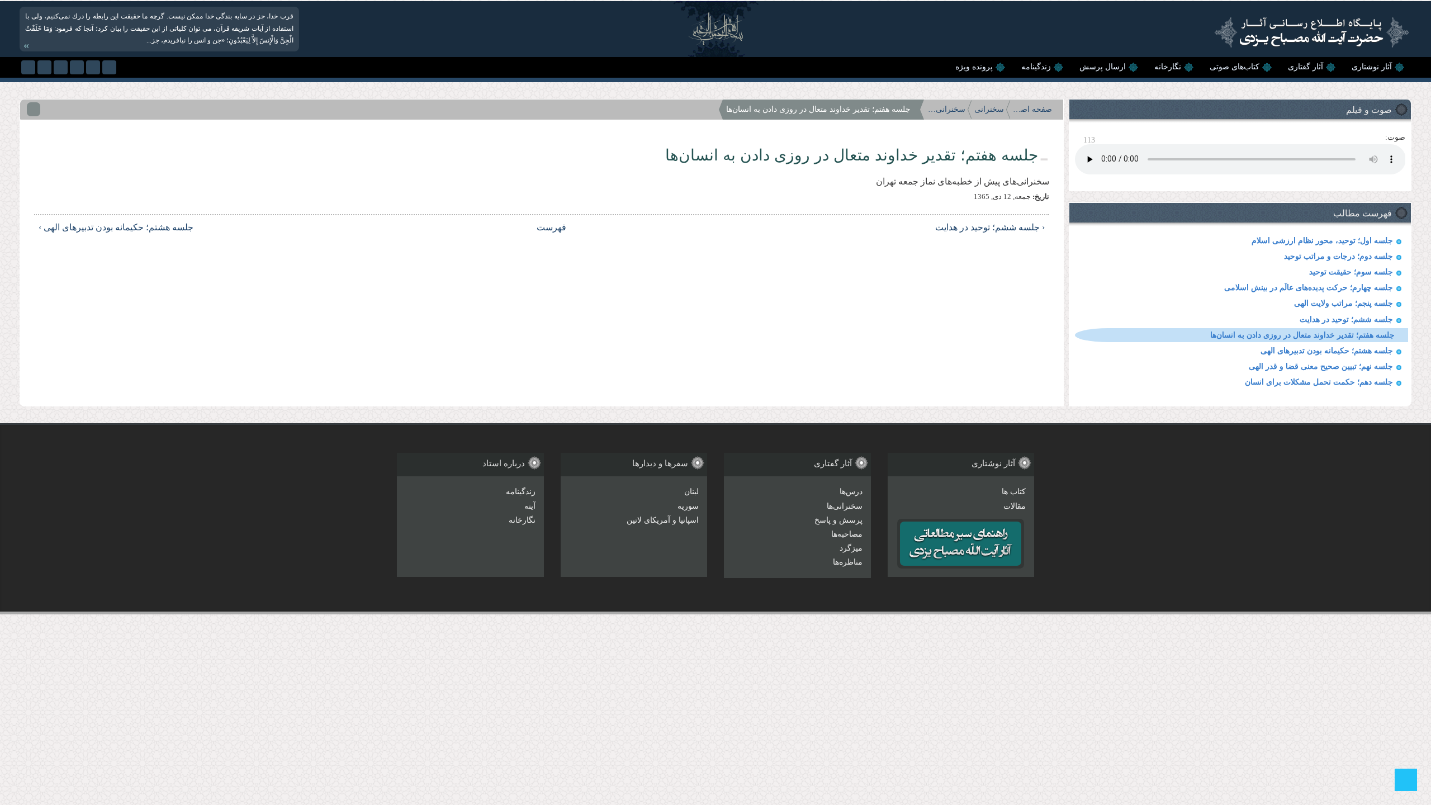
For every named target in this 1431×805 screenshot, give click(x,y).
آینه (530, 506)
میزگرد (851, 548)
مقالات (1014, 506)
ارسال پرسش (1102, 67)
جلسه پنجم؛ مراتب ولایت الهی (1343, 303)
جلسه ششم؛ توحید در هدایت (1346, 319)
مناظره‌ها (848, 562)
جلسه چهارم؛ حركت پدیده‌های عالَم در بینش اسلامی (1308, 287)
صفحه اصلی (1032, 109)
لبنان (691, 491)
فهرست (551, 227)
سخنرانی (989, 109)
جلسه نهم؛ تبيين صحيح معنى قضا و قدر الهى (1321, 366)
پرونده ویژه (974, 67)
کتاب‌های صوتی (1234, 67)
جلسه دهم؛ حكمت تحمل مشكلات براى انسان (1319, 382)
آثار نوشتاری (1372, 67)
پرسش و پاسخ (838, 520)
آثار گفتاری (1305, 67)
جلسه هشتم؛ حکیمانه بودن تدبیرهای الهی (1327, 351)
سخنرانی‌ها (845, 506)
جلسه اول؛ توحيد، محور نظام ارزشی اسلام (1322, 240)
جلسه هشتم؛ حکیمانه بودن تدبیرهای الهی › (116, 227)
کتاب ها (1014, 491)
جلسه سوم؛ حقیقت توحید (1351, 272)
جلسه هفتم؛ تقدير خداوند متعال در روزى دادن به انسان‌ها (1302, 335)
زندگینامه (1036, 67)
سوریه (688, 506)
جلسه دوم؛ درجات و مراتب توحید (1338, 256)
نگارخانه (1167, 67)
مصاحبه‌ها (847, 534)
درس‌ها (851, 491)
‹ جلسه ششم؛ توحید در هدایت (990, 227)
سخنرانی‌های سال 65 (945, 109)
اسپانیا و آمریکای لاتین (663, 520)
